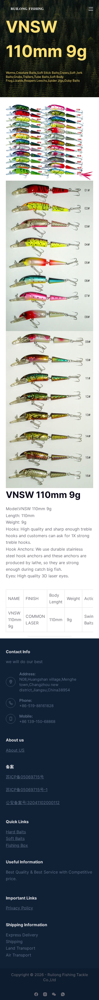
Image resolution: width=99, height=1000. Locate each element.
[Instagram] (45, 994)
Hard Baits (16, 831)
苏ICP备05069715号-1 (26, 789)
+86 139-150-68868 (37, 721)
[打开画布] (91, 9)
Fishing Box (17, 845)
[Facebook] (36, 994)
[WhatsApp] (63, 994)
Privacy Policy (19, 907)
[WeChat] (54, 994)
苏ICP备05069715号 (25, 776)
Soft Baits (15, 838)
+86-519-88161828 (36, 705)
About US (15, 750)
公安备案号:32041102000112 (33, 802)
